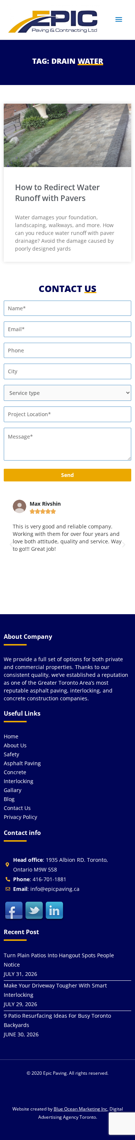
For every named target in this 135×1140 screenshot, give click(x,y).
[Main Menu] (119, 19)
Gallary (12, 790)
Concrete (15, 772)
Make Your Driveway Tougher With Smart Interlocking (55, 990)
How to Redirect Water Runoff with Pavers (57, 192)
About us (15, 745)
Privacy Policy (20, 816)
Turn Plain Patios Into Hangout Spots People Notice (59, 960)
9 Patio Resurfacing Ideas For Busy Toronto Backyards (57, 1020)
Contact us (17, 807)
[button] (11, 545)
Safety (11, 754)
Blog (9, 799)
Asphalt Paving (22, 763)
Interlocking (18, 781)
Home (11, 736)
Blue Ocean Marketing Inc (80, 1109)
